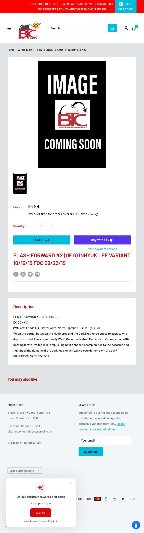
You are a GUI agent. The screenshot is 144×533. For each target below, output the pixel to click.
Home (11, 49)
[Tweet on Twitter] (30, 274)
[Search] (112, 28)
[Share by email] (37, 274)
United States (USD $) (22, 470)
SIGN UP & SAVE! (125, 6)
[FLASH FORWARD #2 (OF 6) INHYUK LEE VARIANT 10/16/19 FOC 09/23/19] (20, 183)
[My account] (126, 28)
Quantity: (19, 226)
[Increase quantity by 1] (52, 226)
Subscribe (91, 451)
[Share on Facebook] (16, 274)
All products (25, 49)
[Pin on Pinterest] (23, 274)
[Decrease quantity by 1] (32, 226)
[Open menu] (9, 28)
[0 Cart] (133, 28)
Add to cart (41, 240)
